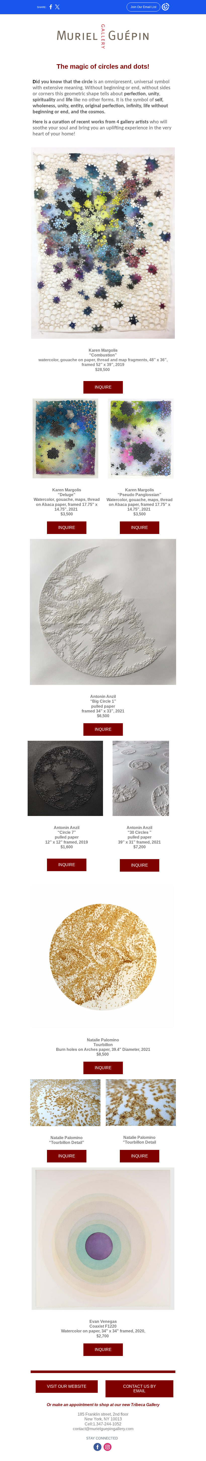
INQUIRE (103, 387)
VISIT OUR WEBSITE (66, 1386)
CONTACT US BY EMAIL (139, 1388)
